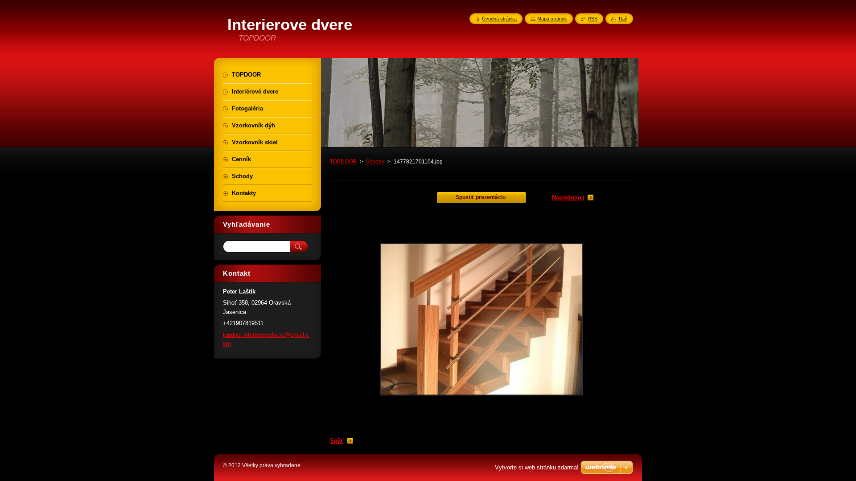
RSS (592, 18)
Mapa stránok (552, 18)
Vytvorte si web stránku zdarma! (537, 467)
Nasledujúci (568, 197)
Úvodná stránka (499, 18)
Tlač (622, 18)
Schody (375, 161)
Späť (336, 440)
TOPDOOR (343, 161)
